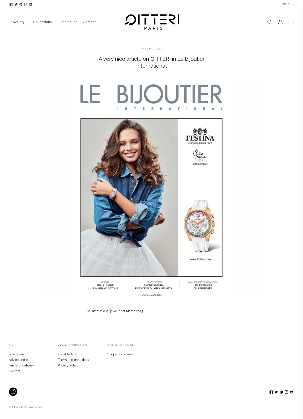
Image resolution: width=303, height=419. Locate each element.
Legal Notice (67, 354)
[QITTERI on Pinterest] (20, 4)
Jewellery (17, 22)
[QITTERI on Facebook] (11, 4)
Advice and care (20, 360)
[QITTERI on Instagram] (25, 4)
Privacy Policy (68, 365)
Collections (42, 22)
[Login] (280, 22)
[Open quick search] (270, 22)
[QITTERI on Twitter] (16, 4)
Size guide (16, 354)
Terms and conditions (73, 360)
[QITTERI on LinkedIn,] (30, 4)
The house (68, 22)
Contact (89, 22)
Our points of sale (120, 354)
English (286, 4)
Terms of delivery (21, 365)
